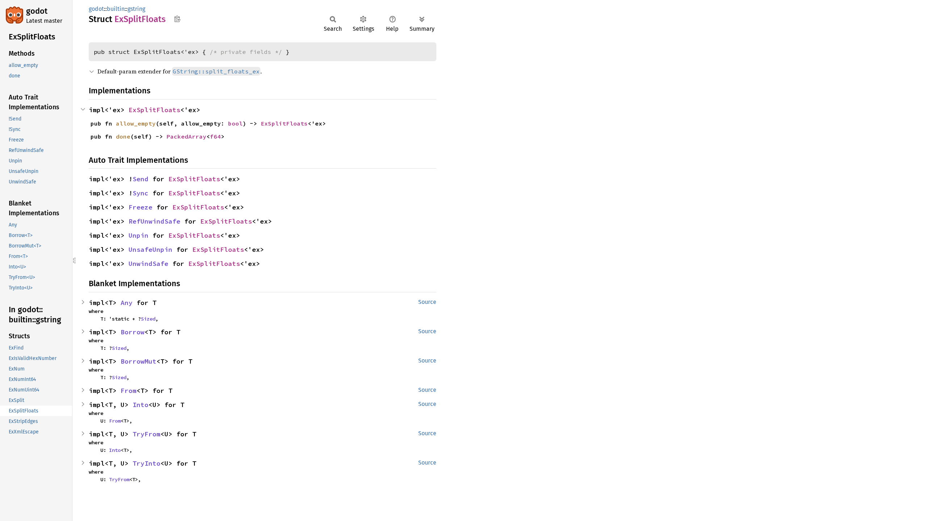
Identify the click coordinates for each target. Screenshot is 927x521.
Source (427, 301)
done (123, 136)
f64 (215, 136)
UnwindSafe (148, 263)
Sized (148, 318)
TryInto (146, 463)
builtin (116, 8)
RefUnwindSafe (154, 221)
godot (36, 11)
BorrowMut (138, 361)
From (129, 390)
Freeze (140, 207)
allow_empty (136, 123)
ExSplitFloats (154, 110)
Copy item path (177, 19)
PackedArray (186, 136)
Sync (140, 193)
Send (140, 179)
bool (235, 123)
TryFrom (146, 434)
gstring (136, 8)
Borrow (132, 332)
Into (140, 405)
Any (127, 302)
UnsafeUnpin (150, 249)
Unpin (138, 235)
